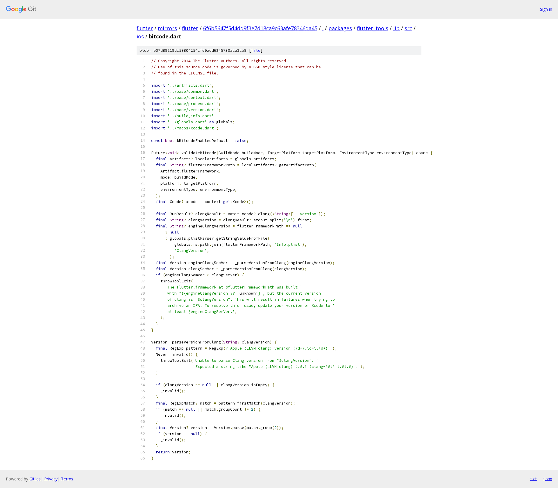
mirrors (167, 28)
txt (533, 478)
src (408, 28)
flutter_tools (372, 28)
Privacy (51, 479)
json (547, 478)
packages (340, 28)
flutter (145, 28)
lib (396, 28)
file (255, 50)
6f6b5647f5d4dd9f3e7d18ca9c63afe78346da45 (260, 28)
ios (140, 36)
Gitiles (35, 479)
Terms (67, 479)
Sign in (546, 9)
